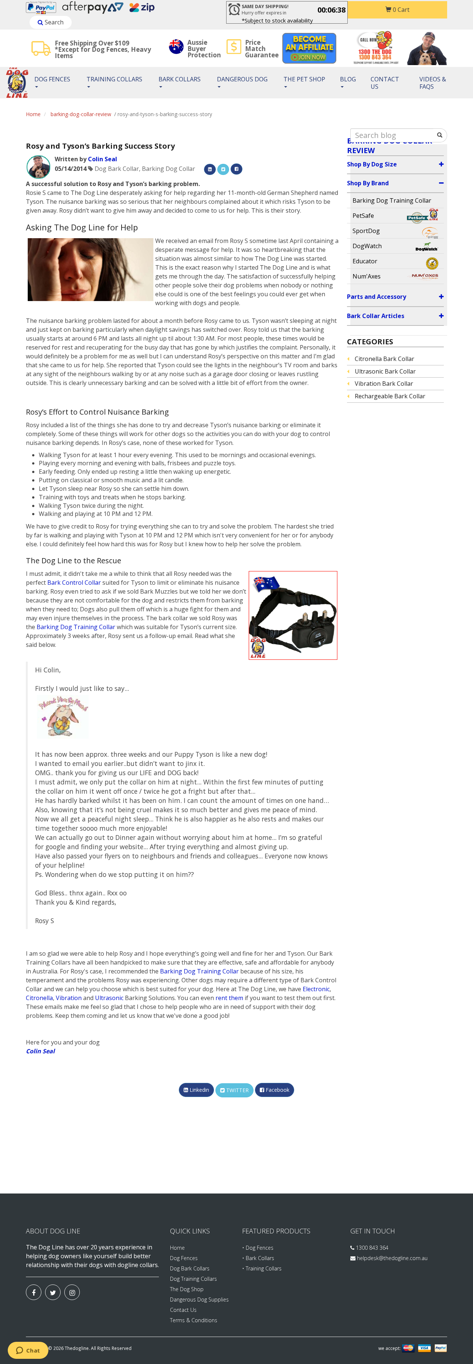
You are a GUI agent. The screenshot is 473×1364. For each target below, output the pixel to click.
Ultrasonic (109, 998)
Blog (348, 79)
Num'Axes (367, 276)
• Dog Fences (257, 1247)
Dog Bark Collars (190, 1268)
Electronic (316, 989)
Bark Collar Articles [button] (375, 316)
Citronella (39, 998)
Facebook (276, 1089)
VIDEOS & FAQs (432, 83)
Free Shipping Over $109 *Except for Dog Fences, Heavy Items (103, 49)
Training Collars (114, 79)
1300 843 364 (371, 1247)
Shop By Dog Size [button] (372, 164)
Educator (365, 261)
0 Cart (400, 10)
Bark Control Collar (74, 582)
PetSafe (363, 216)
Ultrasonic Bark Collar (385, 371)
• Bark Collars (258, 1258)
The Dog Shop (187, 1289)
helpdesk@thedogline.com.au (392, 1258)
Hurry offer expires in (265, 9)
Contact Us (385, 83)
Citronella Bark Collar (384, 359)
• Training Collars (262, 1268)
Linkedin (198, 1089)
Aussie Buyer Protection (204, 48)
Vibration (69, 998)
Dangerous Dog (242, 79)
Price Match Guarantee (262, 48)
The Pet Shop (304, 79)
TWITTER (237, 1090)
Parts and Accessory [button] (376, 297)
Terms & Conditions (193, 1320)
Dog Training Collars (193, 1278)
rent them (229, 998)
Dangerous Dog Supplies (199, 1299)
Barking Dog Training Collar (76, 627)
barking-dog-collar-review (81, 114)
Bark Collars (180, 79)
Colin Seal (102, 159)
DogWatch (367, 246)
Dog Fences (52, 79)
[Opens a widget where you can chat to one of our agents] (27, 1351)
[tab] (395, 164)
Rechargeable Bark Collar (390, 396)
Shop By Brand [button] (368, 183)
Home (33, 114)
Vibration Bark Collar (384, 383)
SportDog (366, 231)
